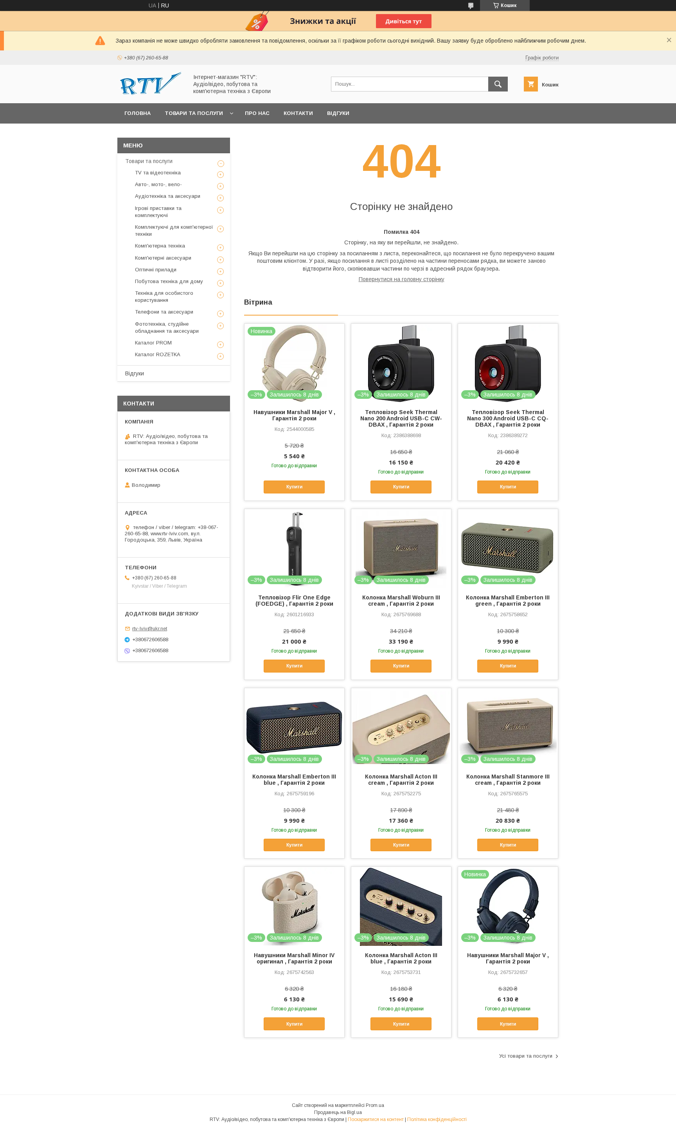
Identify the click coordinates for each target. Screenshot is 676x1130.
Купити (294, 487)
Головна (137, 113)
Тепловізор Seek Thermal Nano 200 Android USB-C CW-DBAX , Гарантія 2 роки (401, 418)
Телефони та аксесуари (164, 312)
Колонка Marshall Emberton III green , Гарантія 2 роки (508, 600)
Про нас (257, 113)
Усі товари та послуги (525, 1056)
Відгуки (338, 113)
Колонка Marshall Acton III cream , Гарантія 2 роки (401, 779)
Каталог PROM (153, 343)
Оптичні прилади (155, 270)
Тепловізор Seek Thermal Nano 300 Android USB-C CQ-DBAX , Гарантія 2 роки (507, 418)
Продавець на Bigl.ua (338, 1112)
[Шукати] (498, 84)
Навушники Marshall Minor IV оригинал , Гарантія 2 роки (294, 958)
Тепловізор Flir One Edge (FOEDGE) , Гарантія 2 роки (294, 600)
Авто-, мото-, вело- (158, 184)
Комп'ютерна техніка (160, 246)
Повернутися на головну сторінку (401, 279)
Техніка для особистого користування (164, 296)
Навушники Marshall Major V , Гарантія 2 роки (294, 415)
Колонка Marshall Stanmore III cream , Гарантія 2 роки (508, 779)
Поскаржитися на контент (376, 1119)
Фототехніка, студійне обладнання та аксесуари (167, 327)
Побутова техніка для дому (169, 281)
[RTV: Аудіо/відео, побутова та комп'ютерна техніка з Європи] (150, 93)
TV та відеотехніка (158, 173)
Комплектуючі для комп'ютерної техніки (174, 230)
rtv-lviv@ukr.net (149, 628)
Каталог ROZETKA (157, 354)
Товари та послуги (194, 113)
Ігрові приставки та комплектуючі (158, 211)
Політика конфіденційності (437, 1119)
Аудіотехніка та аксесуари (167, 196)
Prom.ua (375, 1105)
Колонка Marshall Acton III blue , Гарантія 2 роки (401, 958)
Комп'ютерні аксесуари (163, 258)
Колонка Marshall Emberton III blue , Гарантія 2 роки (294, 779)
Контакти (298, 113)
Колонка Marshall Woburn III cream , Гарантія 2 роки (401, 600)
